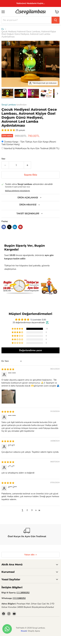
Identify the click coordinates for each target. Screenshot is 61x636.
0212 (22, 592)
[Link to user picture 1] (8, 397)
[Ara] (56, 20)
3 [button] (31, 510)
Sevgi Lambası (8, 104)
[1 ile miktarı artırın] (27, 165)
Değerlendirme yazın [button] (30, 350)
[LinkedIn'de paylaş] (15, 227)
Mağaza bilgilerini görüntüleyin (17, 191)
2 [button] (27, 510)
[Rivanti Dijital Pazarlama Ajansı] (24, 631)
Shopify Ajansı (34, 631)
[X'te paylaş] (9, 227)
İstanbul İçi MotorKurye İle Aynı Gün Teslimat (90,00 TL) (31, 148)
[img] (7, 369)
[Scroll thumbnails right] (56, 93)
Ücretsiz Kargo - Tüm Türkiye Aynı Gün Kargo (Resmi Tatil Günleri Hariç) (28, 143)
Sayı (3, 159)
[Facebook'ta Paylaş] (3, 227)
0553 (19, 598)
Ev (2, 29)
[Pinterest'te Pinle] (20, 227)
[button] (8, 130)
